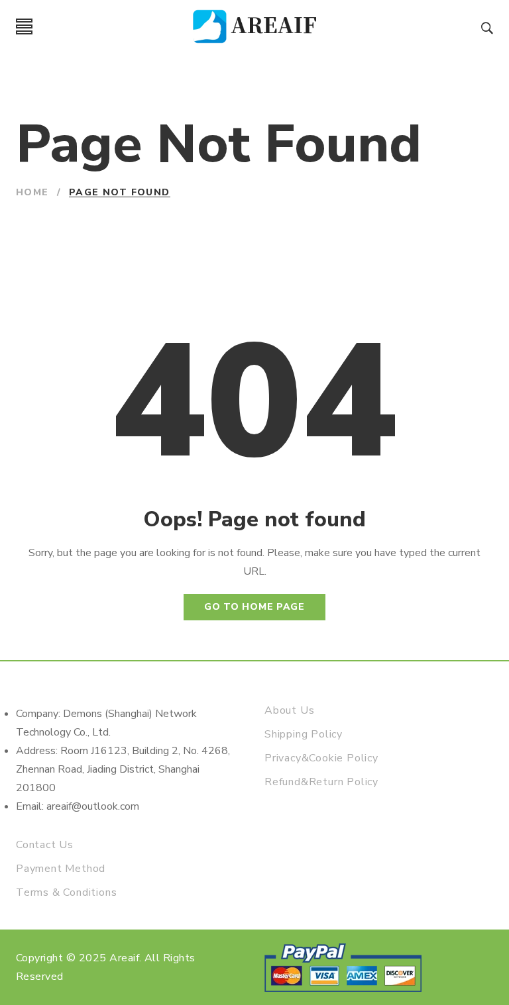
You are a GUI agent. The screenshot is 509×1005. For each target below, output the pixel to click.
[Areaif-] (257, 26)
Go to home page (254, 606)
